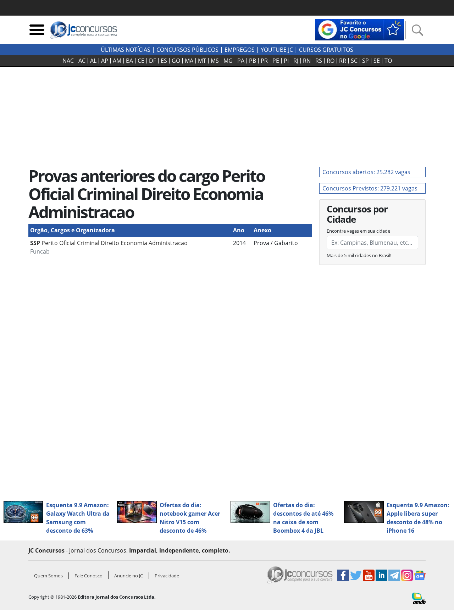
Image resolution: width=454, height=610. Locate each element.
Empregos (240, 50)
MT (202, 60)
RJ (295, 60)
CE (141, 60)
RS (318, 60)
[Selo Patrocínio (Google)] (359, 29)
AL (93, 60)
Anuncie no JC (128, 575)
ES (164, 60)
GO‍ (176, 60)
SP (365, 60)
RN (307, 60)
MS (215, 60)
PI (286, 60)
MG (228, 60)
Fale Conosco (88, 575)
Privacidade (167, 575)
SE (376, 60)
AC (81, 60)
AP (104, 60)
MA (189, 60)
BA (129, 60)
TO (388, 60)
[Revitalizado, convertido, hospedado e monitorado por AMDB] (419, 598)
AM (117, 60)
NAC (68, 60)
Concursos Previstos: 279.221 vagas (369, 188)
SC (354, 60)
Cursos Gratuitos (326, 50)
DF (152, 60)
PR (264, 60)
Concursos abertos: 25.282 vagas (366, 172)
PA (240, 60)
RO (330, 60)
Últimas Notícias (125, 50)
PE (275, 60)
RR (342, 60)
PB (252, 60)
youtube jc (277, 50)
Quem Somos (48, 575)
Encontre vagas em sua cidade (358, 231)
